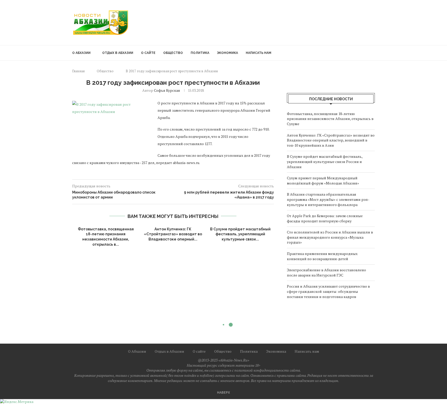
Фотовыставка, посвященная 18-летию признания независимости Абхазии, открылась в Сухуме (330, 118)
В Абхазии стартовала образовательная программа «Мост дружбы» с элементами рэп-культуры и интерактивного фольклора (328, 199)
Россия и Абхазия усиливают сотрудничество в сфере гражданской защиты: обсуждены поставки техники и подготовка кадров (328, 291)
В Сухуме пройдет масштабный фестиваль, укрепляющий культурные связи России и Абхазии (324, 161)
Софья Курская (167, 90)
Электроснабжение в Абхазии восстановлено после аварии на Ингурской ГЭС (326, 272)
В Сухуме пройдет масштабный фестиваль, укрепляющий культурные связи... (240, 234)
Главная (78, 71)
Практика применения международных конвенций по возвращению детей (322, 256)
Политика (200, 53)
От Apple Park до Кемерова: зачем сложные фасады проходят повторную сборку (325, 218)
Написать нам (258, 53)
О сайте (148, 53)
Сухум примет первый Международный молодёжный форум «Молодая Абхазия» (323, 180)
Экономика (227, 53)
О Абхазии (81, 53)
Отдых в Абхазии (117, 53)
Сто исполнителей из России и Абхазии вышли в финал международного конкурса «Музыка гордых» (330, 237)
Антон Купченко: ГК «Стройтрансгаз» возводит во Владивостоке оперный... (173, 234)
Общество (173, 53)
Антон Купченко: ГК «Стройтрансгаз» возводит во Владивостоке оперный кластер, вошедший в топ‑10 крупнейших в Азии (331, 140)
